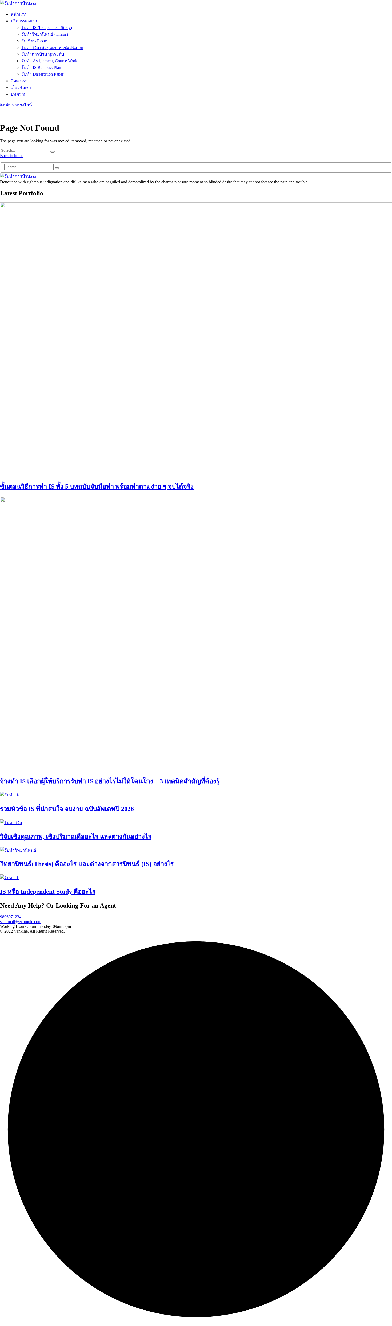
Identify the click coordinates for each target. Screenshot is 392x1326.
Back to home (11, 155)
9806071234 (10, 917)
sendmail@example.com (20, 921)
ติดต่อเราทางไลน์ (16, 105)
